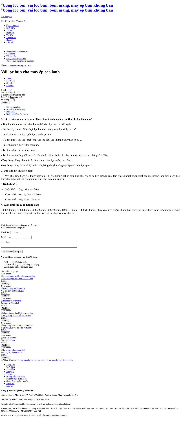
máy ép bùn (36, 420)
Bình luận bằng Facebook (17, 114)
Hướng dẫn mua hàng (15, 376)
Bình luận (10, 112)
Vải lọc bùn (26, 420)
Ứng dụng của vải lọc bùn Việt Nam (16, 328)
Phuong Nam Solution (57, 415)
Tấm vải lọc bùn (8, 340)
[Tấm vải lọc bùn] (8, 338)
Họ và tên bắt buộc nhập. (16, 262)
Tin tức (9, 30)
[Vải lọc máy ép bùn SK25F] (13, 288)
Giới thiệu (10, 28)
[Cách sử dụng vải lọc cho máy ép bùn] (18, 276)
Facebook (10, 81)
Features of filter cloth (10, 303)
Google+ (10, 83)
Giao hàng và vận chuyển (17, 381)
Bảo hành (10, 383)
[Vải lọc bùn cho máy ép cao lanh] (16, 65)
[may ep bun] (12, 26)
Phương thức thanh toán (16, 379)
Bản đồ (9, 40)
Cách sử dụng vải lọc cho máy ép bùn (17, 278)
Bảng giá (10, 33)
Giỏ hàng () (6, 16)
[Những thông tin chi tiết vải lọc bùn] (17, 313)
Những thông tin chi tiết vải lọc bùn (16, 315)
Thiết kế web (42, 415)
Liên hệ (9, 42)
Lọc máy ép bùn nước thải (12, 352)
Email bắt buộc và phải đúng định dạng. (23, 264)
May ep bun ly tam (85, 420)
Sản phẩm (10, 369)
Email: (4, 237)
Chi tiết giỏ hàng (8, 21)
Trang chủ (10, 364)
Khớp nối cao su (69, 420)
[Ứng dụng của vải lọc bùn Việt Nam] (17, 325)
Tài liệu (9, 35)
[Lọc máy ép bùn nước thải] (13, 350)
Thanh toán (21, 21)
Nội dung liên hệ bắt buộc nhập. (19, 267)
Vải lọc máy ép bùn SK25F (12, 291)
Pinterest (10, 85)
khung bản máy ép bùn (52, 420)
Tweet (9, 78)
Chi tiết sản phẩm (13, 107)
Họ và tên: (5, 232)
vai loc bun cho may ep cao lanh (31, 360)
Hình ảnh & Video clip (15, 109)
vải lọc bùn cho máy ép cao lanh (59, 360)
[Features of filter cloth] (11, 301)
